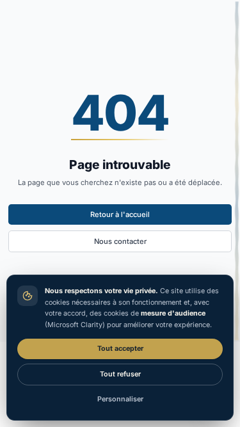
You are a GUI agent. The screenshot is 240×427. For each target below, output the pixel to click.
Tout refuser (120, 374)
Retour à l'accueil (120, 214)
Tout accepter (120, 348)
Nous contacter (120, 241)
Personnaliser (120, 399)
